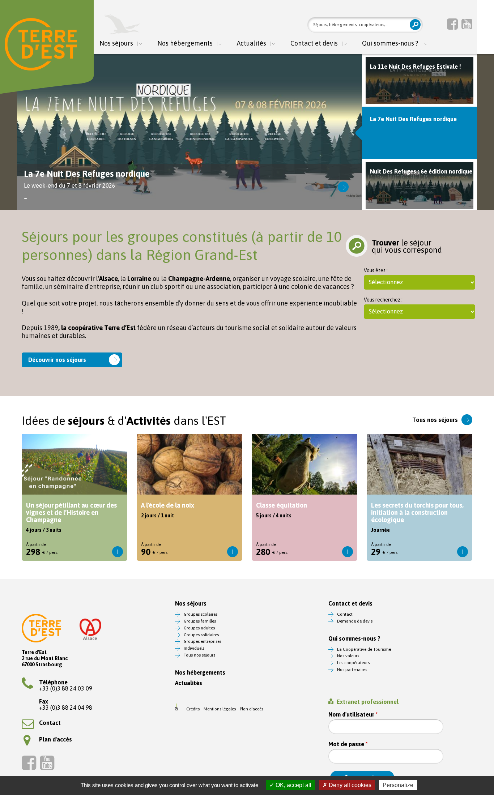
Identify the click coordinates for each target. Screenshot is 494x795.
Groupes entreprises (202, 641)
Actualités (251, 43)
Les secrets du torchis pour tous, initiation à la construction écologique (419, 497)
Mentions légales (220, 708)
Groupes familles (200, 621)
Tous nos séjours (435, 419)
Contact (50, 722)
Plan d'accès (55, 739)
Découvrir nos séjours (57, 359)
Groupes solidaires (201, 634)
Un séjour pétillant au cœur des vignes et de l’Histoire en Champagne (74, 497)
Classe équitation (304, 497)
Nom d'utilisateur (353, 714)
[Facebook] (452, 24)
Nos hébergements (185, 43)
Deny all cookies (349, 785)
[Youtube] (466, 24)
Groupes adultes (199, 628)
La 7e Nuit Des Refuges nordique (189, 132)
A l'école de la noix (189, 497)
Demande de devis (354, 621)
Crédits (193, 708)
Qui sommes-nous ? (390, 43)
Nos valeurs (348, 655)
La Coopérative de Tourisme (364, 649)
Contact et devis (314, 43)
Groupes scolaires (200, 614)
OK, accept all (292, 785)
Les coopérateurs (353, 662)
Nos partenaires (352, 669)
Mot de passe (347, 744)
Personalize (398, 785)
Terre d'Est (41, 44)
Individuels (194, 648)
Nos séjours (116, 43)
